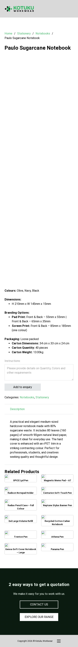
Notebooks (43, 33)
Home (8, 33)
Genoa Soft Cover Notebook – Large (20, 548)
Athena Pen (57, 535)
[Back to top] (65, 636)
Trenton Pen (21, 535)
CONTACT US (39, 604)
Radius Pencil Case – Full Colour (21, 504)
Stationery (24, 33)
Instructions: (12, 361)
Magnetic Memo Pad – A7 (57, 479)
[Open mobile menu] (59, 641)
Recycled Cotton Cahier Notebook (57, 520)
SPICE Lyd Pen (21, 479)
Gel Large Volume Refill (20, 519)
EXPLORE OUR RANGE (39, 617)
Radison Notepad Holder (20, 491)
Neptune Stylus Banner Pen (57, 503)
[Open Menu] (71, 9)
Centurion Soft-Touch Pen (57, 491)
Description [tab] (17, 409)
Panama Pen (57, 548)
